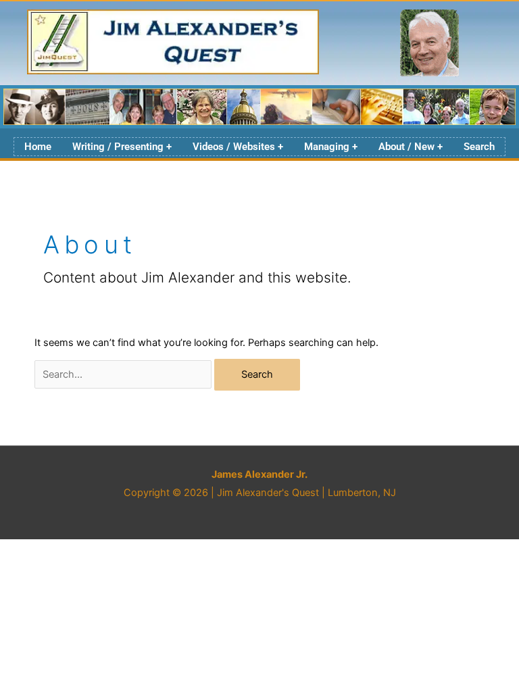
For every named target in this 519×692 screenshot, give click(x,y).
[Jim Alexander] (429, 43)
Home (37, 147)
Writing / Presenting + (122, 147)
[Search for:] (124, 374)
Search (479, 147)
